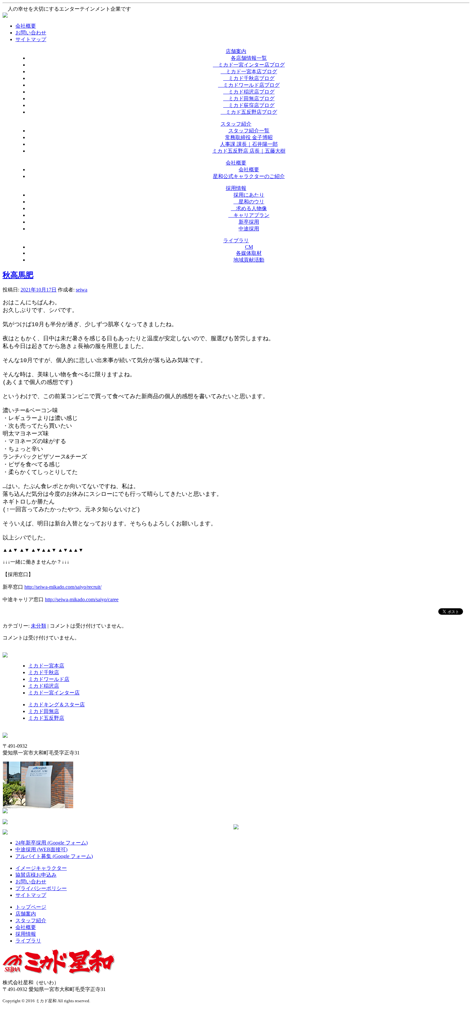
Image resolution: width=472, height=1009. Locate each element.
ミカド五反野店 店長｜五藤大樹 (248, 151)
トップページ (30, 907)
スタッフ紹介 (30, 920)
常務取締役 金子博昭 (249, 137)
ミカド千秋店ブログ (249, 78)
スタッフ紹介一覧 (248, 130)
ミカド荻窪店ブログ (249, 105)
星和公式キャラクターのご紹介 (249, 176)
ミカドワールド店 (48, 679)
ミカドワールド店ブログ (249, 85)
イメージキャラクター (41, 868)
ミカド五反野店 (46, 718)
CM (249, 247)
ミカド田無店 (43, 711)
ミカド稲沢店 (43, 686)
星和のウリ (248, 201)
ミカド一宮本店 (46, 665)
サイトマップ (30, 39)
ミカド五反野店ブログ (249, 112)
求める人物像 (249, 208)
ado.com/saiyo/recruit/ (79, 587)
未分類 (38, 626)
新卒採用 (249, 222)
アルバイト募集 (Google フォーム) (54, 856)
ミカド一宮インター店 (54, 692)
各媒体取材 (249, 253)
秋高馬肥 (18, 275)
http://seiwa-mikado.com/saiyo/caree (81, 599)
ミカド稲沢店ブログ (249, 91)
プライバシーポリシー (41, 888)
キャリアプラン (248, 215)
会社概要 (25, 26)
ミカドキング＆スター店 (56, 704)
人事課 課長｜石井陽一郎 (249, 144)
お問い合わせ (30, 32)
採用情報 (25, 934)
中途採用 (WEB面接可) (41, 849)
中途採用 (249, 228)
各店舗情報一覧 (249, 58)
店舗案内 (25, 913)
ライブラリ (28, 940)
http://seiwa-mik (40, 587)
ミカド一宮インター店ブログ (249, 64)
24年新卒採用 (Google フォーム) (51, 842)
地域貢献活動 (248, 260)
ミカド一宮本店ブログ (249, 71)
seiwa (81, 289)
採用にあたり (248, 195)
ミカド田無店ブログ (249, 98)
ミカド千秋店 (43, 672)
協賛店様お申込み (36, 875)
